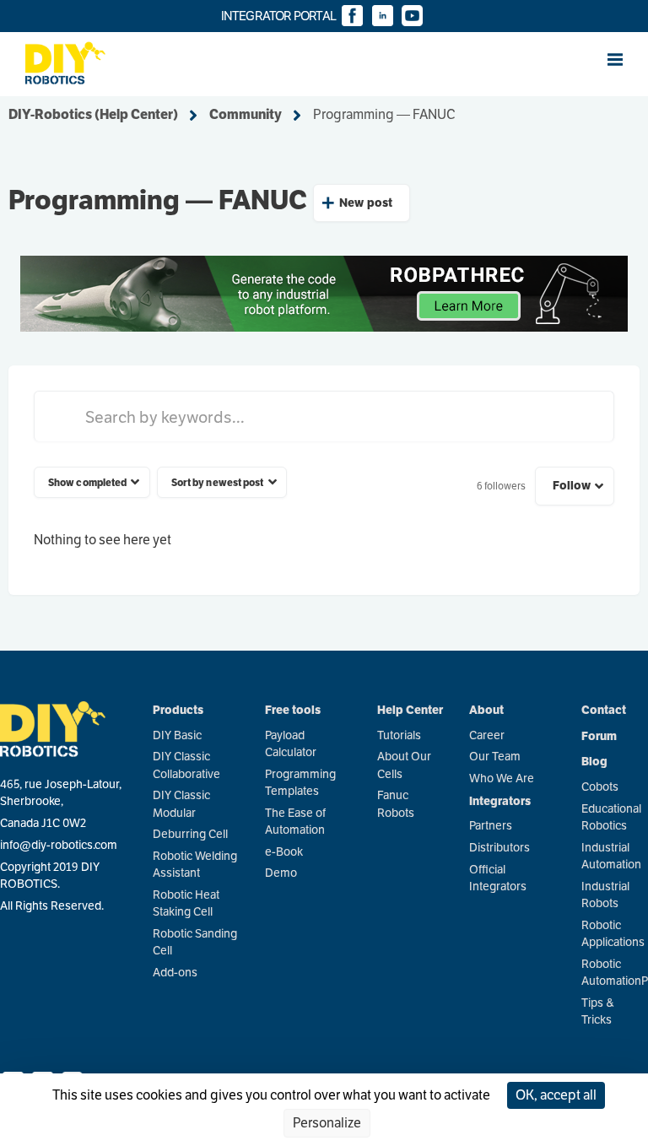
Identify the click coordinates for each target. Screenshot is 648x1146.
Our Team (495, 756)
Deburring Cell (190, 834)
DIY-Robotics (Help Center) (93, 114)
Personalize (327, 1123)
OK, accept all (556, 1095)
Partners (490, 826)
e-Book (284, 852)
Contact (603, 709)
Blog (594, 761)
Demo (281, 873)
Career (487, 735)
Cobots (599, 787)
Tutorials (399, 735)
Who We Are (501, 778)
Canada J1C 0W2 (43, 823)
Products (178, 709)
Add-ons (175, 972)
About (486, 709)
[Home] (52, 59)
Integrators (500, 800)
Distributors (499, 848)
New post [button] (365, 202)
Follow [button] (572, 485)
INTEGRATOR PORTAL (279, 16)
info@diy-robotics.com (58, 845)
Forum (599, 735)
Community (245, 114)
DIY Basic (177, 735)
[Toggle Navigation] (625, 60)
